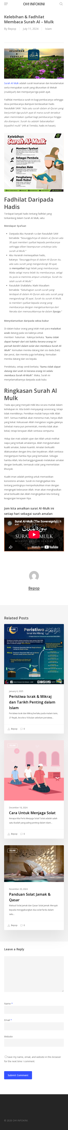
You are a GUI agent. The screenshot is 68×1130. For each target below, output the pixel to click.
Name (8, 1003)
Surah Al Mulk (11, 83)
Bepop (12, 29)
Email (8, 1020)
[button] (6, 3)
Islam (48, 29)
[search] (60, 4)
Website (8, 1036)
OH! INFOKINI (34, 4)
